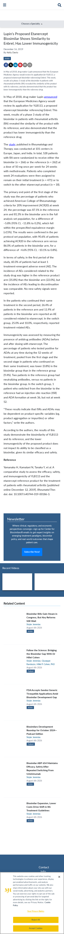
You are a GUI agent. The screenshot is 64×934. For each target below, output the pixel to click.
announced (50, 97)
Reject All (36, 920)
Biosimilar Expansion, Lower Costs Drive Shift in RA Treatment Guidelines (41, 807)
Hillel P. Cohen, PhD (46, 664)
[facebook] (6, 65)
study (12, 144)
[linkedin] (15, 65)
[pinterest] (20, 65)
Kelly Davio (12, 52)
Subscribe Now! (32, 552)
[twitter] (10, 65)
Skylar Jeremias (33, 625)
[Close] (59, 877)
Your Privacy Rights (35, 911)
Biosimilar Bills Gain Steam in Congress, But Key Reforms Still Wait (41, 617)
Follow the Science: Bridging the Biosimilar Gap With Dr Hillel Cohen (41, 654)
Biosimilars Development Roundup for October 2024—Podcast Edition (41, 730)
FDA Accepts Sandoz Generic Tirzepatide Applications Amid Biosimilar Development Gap (42, 694)
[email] (25, 65)
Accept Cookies (36, 928)
